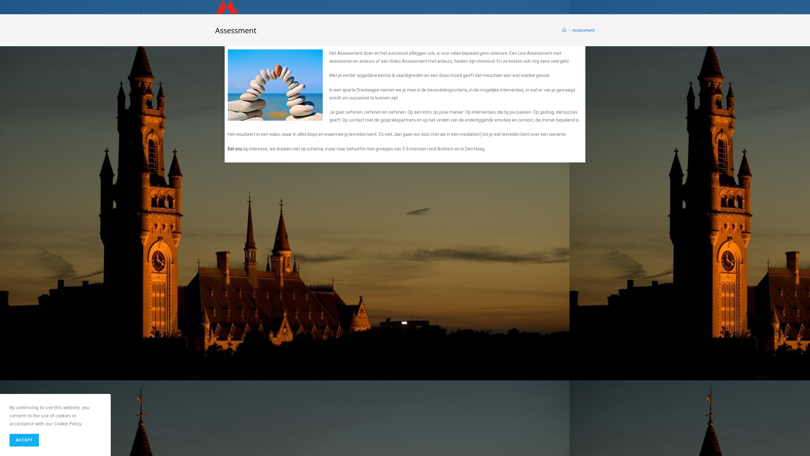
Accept (24, 440)
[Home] (564, 30)
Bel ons (235, 148)
